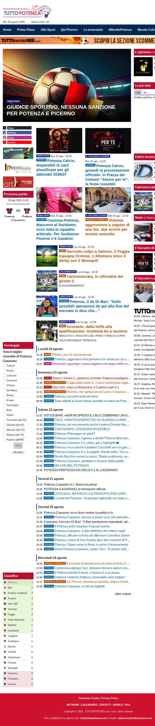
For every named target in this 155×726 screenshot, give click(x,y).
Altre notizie (123, 594)
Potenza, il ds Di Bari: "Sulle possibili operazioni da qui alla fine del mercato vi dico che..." (94, 306)
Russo (10, 370)
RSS (127, 704)
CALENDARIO (89, 704)
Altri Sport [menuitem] (48, 29)
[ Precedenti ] (18, 220)
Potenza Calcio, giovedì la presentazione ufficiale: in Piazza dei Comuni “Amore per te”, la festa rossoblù (107, 175)
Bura (9, 410)
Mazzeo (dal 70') (16, 429)
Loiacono (11, 375)
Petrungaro (13, 405)
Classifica (11, 575)
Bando (10, 395)
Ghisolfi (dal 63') (15, 424)
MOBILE (118, 704)
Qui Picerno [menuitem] (69, 29)
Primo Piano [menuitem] (26, 29)
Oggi (137, 92)
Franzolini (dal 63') (16, 420)
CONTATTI (105, 704)
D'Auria (10, 385)
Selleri (10, 415)
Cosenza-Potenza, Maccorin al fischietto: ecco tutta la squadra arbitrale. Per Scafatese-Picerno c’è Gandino (58, 229)
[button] (18, 446)
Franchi (11, 365)
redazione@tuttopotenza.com (135, 718)
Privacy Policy (109, 698)
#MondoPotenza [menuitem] (120, 29)
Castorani (12, 380)
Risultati (18, 452)
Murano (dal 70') (15, 434)
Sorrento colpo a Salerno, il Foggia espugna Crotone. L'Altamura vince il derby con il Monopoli (94, 256)
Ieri (145, 92)
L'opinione (142, 52)
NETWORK (73, 704)
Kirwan (10, 400)
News (139, 217)
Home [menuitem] (7, 29)
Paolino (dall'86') (15, 439)
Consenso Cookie (89, 698)
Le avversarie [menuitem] (93, 29)
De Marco (12, 390)
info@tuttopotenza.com (93, 718)
